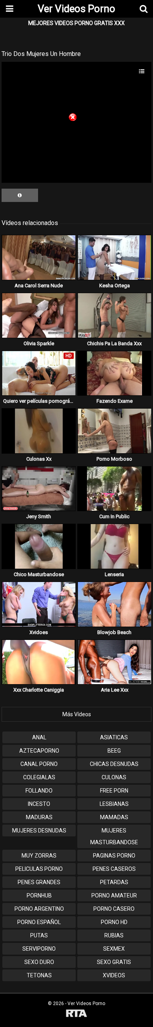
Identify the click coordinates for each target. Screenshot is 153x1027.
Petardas (114, 882)
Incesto (39, 804)
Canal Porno (39, 764)
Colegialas (39, 777)
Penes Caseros (114, 869)
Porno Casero (114, 909)
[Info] (20, 195)
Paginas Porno (114, 855)
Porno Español (39, 922)
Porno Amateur (114, 895)
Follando (39, 790)
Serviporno (39, 949)
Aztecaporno (39, 751)
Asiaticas (114, 737)
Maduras (39, 817)
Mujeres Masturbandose (114, 836)
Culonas (114, 777)
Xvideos (114, 975)
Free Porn (114, 790)
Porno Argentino (39, 909)
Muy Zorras (39, 855)
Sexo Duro (39, 962)
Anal (39, 737)
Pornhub (39, 895)
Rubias (114, 935)
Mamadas (114, 817)
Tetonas (39, 975)
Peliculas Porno (39, 869)
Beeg (114, 751)
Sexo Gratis (114, 962)
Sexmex (114, 949)
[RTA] (76, 1014)
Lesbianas (114, 804)
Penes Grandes (39, 882)
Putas (39, 935)
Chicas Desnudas (114, 764)
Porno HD (114, 922)
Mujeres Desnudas (39, 830)
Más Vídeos (76, 714)
